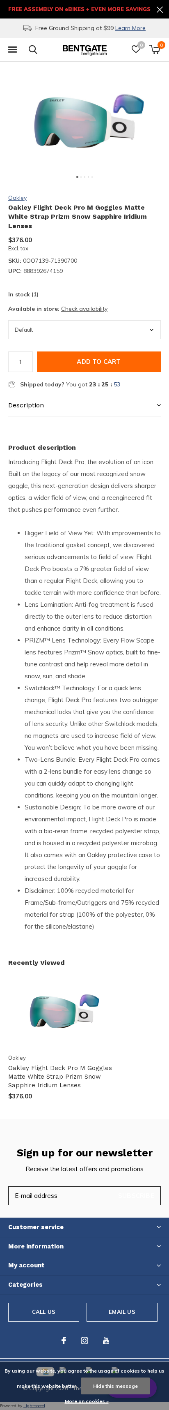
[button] (12, 50)
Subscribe (136, 1196)
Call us (43, 1311)
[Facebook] (64, 1340)
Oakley (17, 197)
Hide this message (115, 1386)
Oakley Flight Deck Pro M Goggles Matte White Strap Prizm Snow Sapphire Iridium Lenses (60, 1076)
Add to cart (99, 361)
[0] (154, 49)
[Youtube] (106, 1340)
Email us (122, 1311)
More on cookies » (87, 1401)
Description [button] (26, 405)
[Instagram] (84, 1340)
